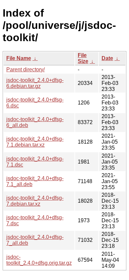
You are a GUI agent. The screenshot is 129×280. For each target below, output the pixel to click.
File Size (83, 58)
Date (107, 58)
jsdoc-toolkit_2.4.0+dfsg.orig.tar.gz (39, 260)
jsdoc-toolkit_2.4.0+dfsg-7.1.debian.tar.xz (35, 142)
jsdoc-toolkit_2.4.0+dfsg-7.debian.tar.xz (35, 201)
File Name (18, 58)
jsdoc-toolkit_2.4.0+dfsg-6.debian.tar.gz (35, 83)
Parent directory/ (25, 69)
